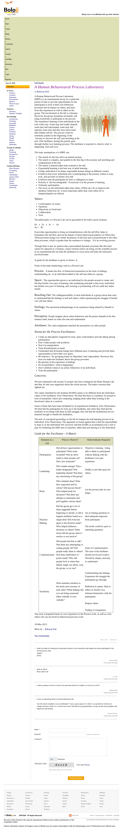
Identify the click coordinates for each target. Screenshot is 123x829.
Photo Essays (14, 104)
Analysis (12, 93)
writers (7, 39)
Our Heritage (11, 117)
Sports (11, 106)
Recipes (12, 156)
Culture (11, 130)
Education (12, 97)
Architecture (13, 119)
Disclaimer (109, 815)
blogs (7, 34)
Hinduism (12, 134)
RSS (6, 69)
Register (8, 79)
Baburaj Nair (43, 91)
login (7, 74)
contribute (9, 44)
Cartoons (12, 95)
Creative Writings (13, 166)
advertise (8, 64)
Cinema (12, 127)
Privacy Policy (99, 815)
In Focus (10, 91)
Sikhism (12, 142)
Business (12, 111)
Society (12, 158)
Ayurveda (12, 123)
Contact (8, 54)
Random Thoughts (15, 113)
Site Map (116, 815)
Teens (11, 161)
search (7, 49)
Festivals (12, 132)
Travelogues (13, 185)
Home (92, 815)
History (11, 136)
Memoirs (12, 179)
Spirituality (13, 144)
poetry (7, 29)
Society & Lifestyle (14, 148)
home (7, 19)
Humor (11, 172)
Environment (13, 99)
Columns (10, 109)
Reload (87, 765)
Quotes (11, 181)
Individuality (13, 175)
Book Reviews (14, 168)
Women (12, 163)
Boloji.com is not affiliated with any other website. (100, 14)
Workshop (12, 187)
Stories (11, 183)
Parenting (12, 152)
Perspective (13, 154)
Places (11, 140)
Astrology (12, 121)
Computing (13, 170)
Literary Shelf (13, 177)
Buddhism (12, 125)
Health (11, 150)
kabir (7, 24)
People (11, 138)
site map (8, 59)
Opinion (12, 101)
